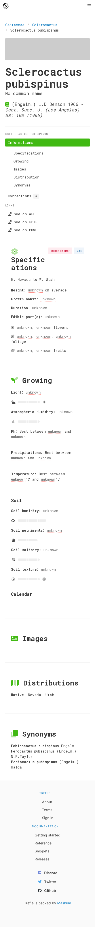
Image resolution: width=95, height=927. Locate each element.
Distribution (26, 177)
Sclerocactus (44, 24)
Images (19, 169)
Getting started (47, 835)
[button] (89, 6)
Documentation (45, 826)
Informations (20, 142)
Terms (47, 810)
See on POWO (24, 230)
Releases (42, 859)
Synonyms (21, 185)
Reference (43, 843)
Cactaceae (15, 24)
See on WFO (23, 214)
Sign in (47, 818)
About (47, 802)
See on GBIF (24, 222)
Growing (21, 161)
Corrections (22, 196)
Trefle (45, 793)
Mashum (64, 903)
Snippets (42, 851)
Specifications (28, 153)
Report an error (60, 250)
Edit (79, 250)
